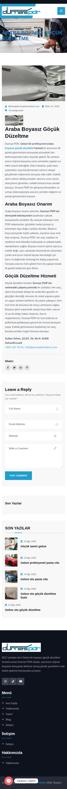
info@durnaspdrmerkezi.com (41, 347)
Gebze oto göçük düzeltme (23, 609)
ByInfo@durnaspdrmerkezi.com (24, 106)
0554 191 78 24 (14, 347)
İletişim (10, 725)
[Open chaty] (9, 781)
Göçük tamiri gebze (33, 546)
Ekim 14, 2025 (52, 106)
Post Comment (18, 475)
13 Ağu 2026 (30, 541)
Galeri (9, 714)
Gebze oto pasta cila (34, 579)
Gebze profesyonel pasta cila (40, 562)
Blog (8, 719)
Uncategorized (16, 110)
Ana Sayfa (11, 703)
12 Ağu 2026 (14, 605)
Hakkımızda (12, 708)
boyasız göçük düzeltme (19, 148)
